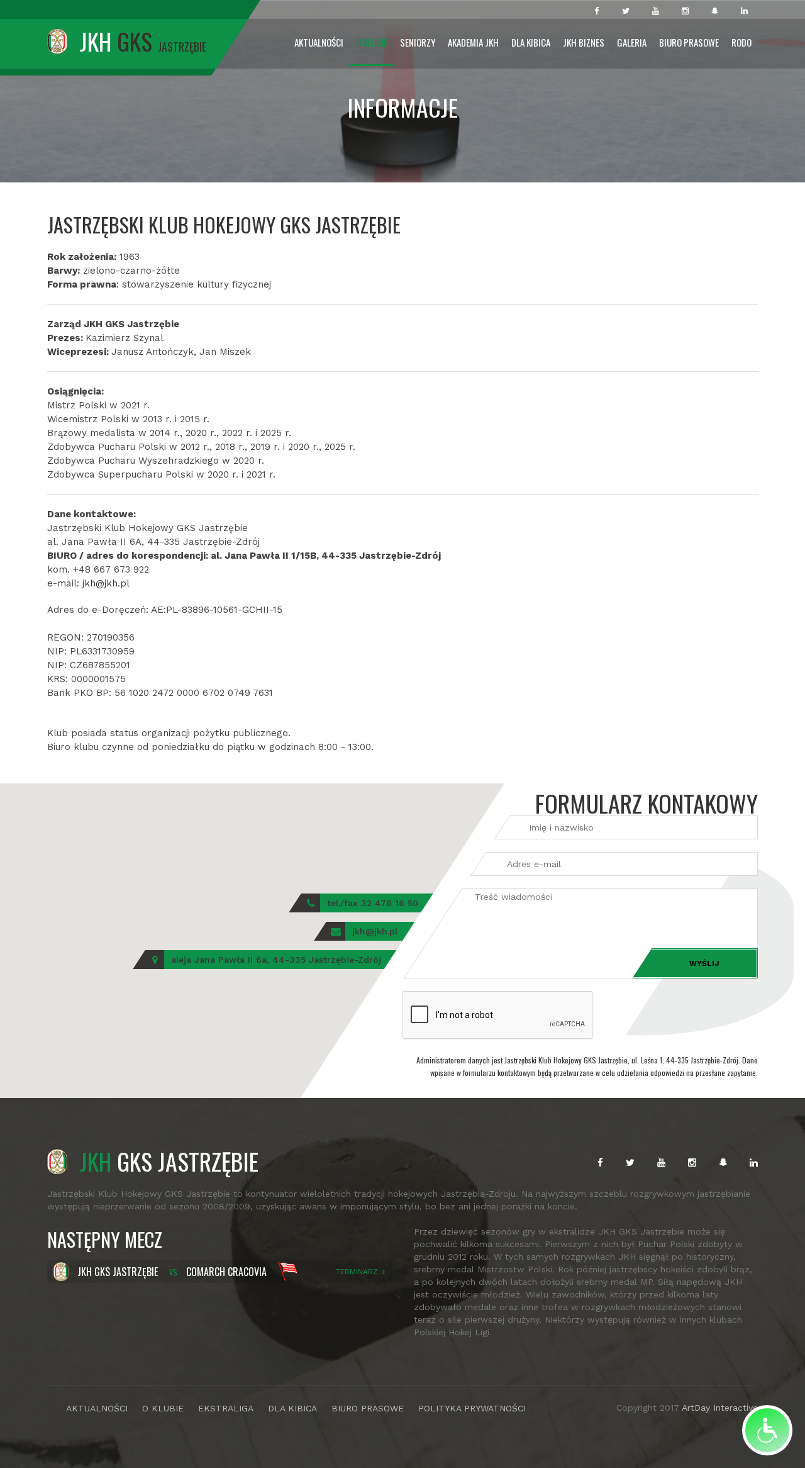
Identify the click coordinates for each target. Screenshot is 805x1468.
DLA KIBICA (292, 1408)
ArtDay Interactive (720, 1408)
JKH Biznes (583, 42)
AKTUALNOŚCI (97, 1408)
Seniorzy (417, 42)
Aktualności (318, 42)
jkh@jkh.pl (106, 583)
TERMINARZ (357, 1271)
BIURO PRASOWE (367, 1408)
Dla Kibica (530, 42)
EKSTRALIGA (225, 1408)
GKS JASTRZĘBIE (169, 1161)
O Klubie (371, 42)
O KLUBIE (163, 1408)
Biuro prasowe (689, 42)
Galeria (632, 42)
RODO (741, 42)
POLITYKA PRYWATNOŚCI (472, 1408)
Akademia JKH (473, 42)
